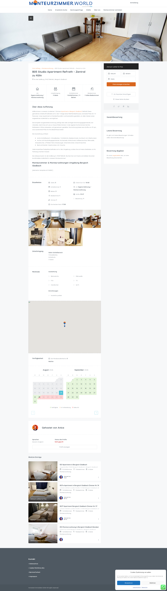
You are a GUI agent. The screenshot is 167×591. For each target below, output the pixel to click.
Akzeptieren (129, 583)
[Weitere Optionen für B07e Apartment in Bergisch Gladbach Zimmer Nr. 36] (98, 498)
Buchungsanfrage (76, 10)
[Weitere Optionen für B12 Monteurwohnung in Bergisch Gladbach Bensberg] (98, 540)
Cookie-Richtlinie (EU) (36, 568)
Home (50, 10)
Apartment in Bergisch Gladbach (71, 111)
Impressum (33, 576)
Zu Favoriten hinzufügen (122, 94)
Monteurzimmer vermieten (113, 10)
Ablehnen (153, 583)
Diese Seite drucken (122, 99)
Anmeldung (134, 3)
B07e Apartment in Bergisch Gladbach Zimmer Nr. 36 (79, 485)
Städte (88, 10)
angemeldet (116, 155)
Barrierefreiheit (34, 572)
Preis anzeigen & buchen (121, 84)
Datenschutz (144, 587)
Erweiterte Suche (61, 10)
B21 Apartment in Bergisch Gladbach (73, 465)
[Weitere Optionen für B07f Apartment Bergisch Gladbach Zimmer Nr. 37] (98, 519)
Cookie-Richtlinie (137, 587)
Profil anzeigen (64, 447)
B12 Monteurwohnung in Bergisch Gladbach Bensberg (80, 527)
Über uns (97, 10)
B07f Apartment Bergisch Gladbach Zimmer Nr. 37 (78, 506)
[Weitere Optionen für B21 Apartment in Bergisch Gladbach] (98, 477)
